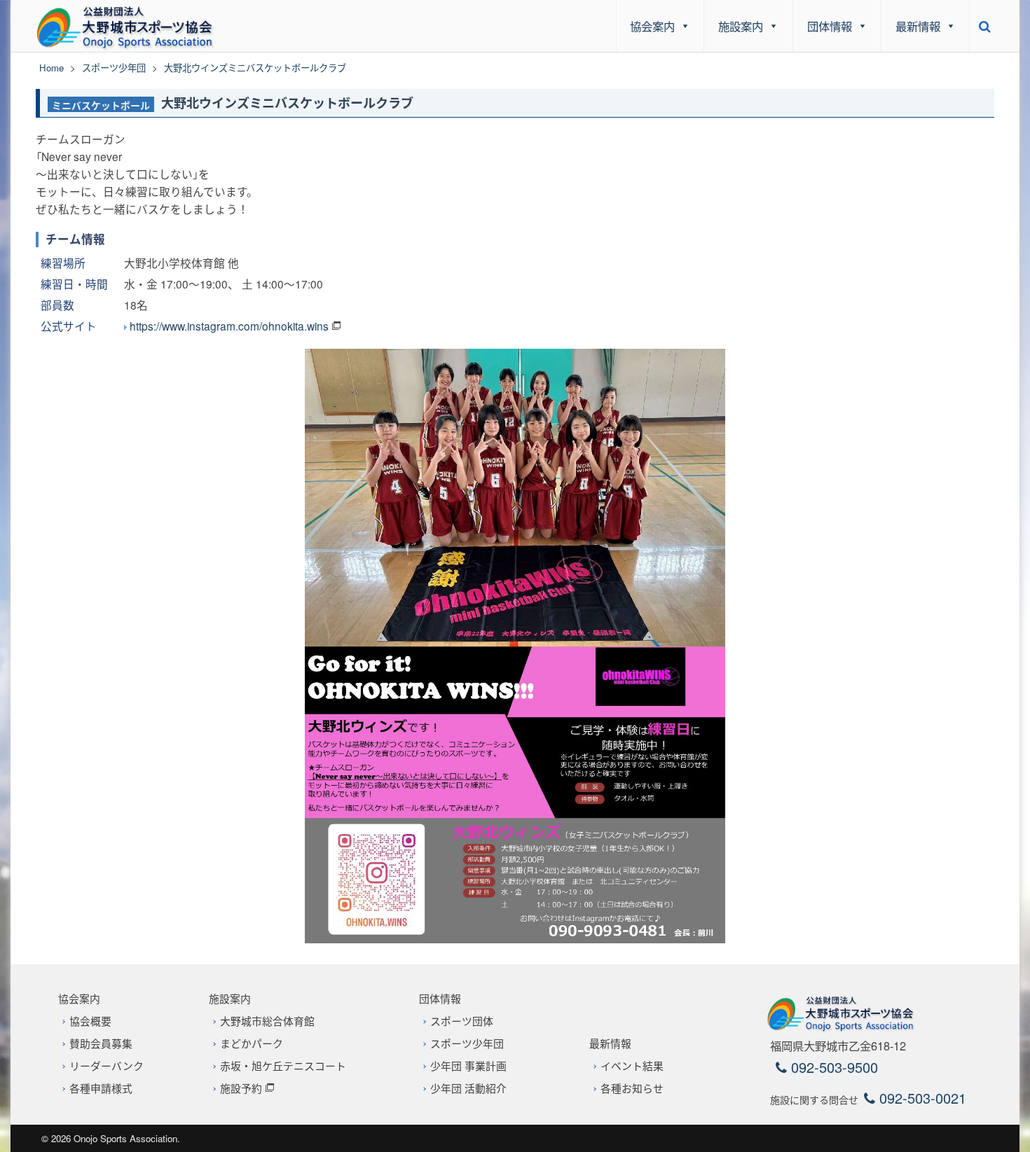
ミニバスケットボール (101, 105)
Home (51, 67)
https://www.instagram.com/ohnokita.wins (229, 325)
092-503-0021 (920, 1098)
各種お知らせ (632, 1088)
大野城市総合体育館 (267, 1020)
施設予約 (241, 1088)
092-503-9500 (832, 1067)
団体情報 (829, 26)
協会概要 (90, 1020)
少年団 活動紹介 (468, 1088)
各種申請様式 (100, 1088)
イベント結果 (632, 1065)
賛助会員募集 (100, 1043)
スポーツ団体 (461, 1020)
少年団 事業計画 (468, 1065)
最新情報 (917, 26)
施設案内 (740, 26)
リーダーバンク (106, 1065)
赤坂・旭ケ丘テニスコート (283, 1065)
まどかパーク (251, 1043)
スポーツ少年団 (114, 67)
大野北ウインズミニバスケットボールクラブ (287, 103)
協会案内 (652, 26)
